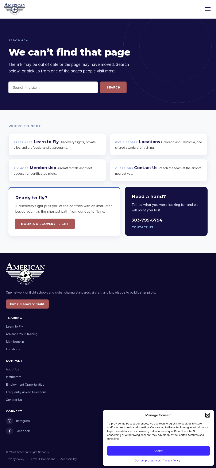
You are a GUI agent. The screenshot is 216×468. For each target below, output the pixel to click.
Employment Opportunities (25, 384)
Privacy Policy (171, 460)
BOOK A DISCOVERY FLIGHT (45, 224)
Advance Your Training (22, 334)
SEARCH (113, 87)
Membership (15, 341)
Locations (13, 349)
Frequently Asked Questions (26, 392)
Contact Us (14, 399)
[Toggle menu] (208, 9)
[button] (207, 415)
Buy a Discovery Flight (27, 304)
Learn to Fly (14, 326)
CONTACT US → (144, 227)
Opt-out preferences (148, 460)
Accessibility (68, 459)
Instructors (13, 377)
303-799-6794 (147, 220)
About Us (12, 369)
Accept (158, 451)
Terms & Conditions (42, 459)
